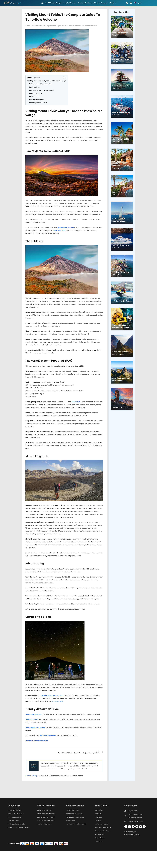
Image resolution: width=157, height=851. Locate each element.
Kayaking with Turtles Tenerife (76, 824)
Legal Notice (99, 841)
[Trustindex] (144, 826)
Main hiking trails (36, 93)
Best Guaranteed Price (103, 828)
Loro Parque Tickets (14, 817)
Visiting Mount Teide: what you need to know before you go (47, 81)
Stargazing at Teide (37, 100)
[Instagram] (125, 826)
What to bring (35, 96)
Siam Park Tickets (14, 821)
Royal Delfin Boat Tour (44, 810)
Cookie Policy (99, 838)
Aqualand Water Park (44, 824)
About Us (98, 814)
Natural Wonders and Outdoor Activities (83, 26)
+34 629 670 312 (133, 811)
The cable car (35, 87)
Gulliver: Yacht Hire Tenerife (46, 817)
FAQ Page (98, 817)
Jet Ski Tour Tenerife (73, 810)
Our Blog (34, 776)
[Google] (140, 826)
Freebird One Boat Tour (15, 814)
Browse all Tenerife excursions (36, 741)
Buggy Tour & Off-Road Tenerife (19, 828)
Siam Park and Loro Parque (46, 821)
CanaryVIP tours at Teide (39, 103)
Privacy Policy (99, 834)
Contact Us (99, 810)
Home (27, 776)
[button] (63, 3)
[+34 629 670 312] (126, 811)
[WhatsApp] (129, 826)
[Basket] (131, 3)
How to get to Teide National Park (41, 84)
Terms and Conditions (102, 831)
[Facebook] (133, 826)
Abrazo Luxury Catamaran (75, 817)
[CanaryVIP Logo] (12, 2)
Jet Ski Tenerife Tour (15, 810)
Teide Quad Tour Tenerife (16, 824)
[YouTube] (136, 826)
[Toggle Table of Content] (64, 77)
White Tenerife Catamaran (46, 814)
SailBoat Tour (70, 821)
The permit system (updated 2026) (42, 90)
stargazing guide (57, 701)
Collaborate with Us (102, 824)
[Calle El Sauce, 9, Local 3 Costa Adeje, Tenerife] (126, 816)
